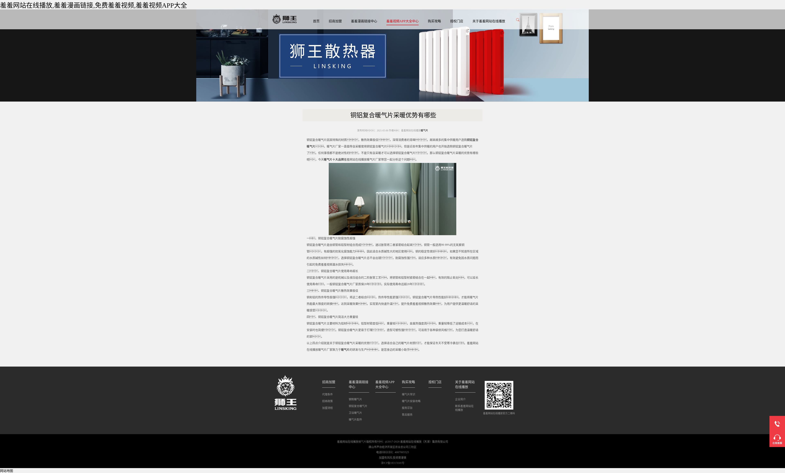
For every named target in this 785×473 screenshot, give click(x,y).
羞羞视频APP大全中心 (402, 21)
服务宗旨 (407, 407)
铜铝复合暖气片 (358, 406)
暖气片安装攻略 (411, 401)
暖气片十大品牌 (334, 159)
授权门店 (456, 21)
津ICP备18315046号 (392, 462)
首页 (316, 21)
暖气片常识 (408, 394)
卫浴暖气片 (355, 412)
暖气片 (424, 130)
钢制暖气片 (355, 399)
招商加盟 (335, 21)
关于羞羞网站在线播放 (488, 21)
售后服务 (407, 414)
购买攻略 (434, 21)
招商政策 (327, 401)
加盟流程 (327, 407)
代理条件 (327, 394)
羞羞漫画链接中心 (364, 21)
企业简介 (460, 399)
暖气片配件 (355, 419)
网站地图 (6, 471)
